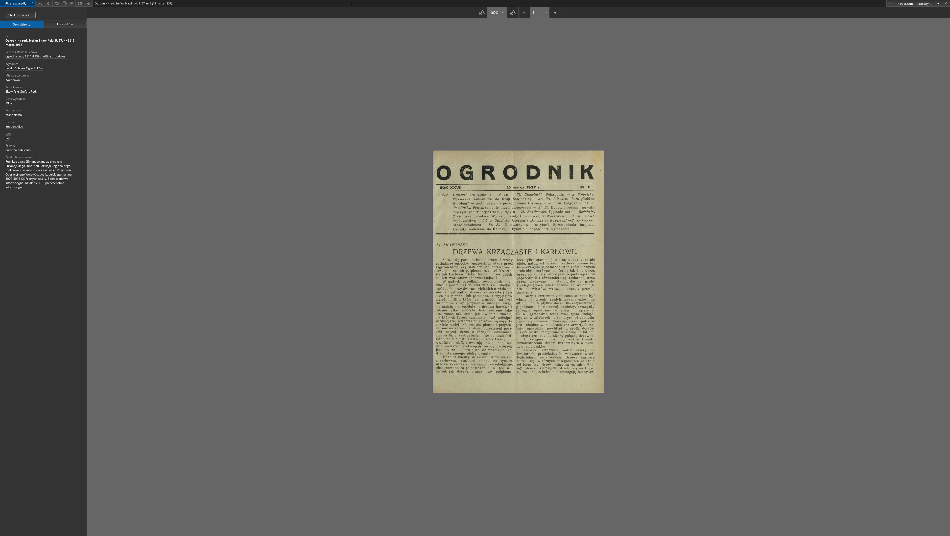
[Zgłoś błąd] (88, 3)
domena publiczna (18, 150)
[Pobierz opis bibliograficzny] (71, 3)
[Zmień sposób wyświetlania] (64, 3)
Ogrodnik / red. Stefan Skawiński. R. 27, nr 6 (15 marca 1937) (39, 42)
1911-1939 (32, 56)
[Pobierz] (40, 3)
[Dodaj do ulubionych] (57, 3)
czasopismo (13, 115)
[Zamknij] (946, 3)
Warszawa (12, 80)
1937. (9, 103)
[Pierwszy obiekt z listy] (890, 3)
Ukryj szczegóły (15, 3)
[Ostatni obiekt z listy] (938, 3)
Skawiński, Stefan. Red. (21, 91)
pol (7, 138)
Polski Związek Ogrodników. (24, 68)
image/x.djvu (14, 126)
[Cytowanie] (80, 3)
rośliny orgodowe (54, 56)
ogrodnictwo (14, 56)
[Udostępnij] (48, 3)
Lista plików (65, 24)
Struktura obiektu (20, 15)
